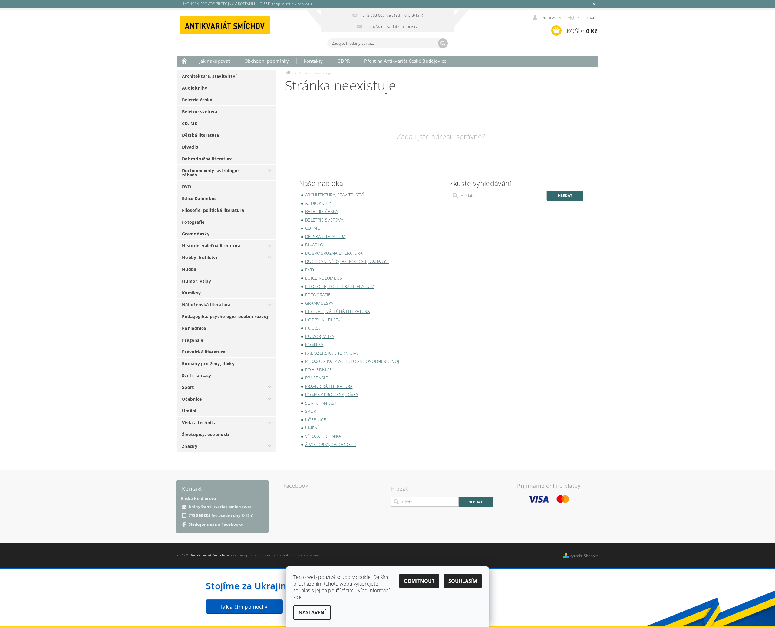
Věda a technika (199, 422)
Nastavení (312, 612)
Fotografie (193, 222)
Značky (189, 446)
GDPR (343, 61)
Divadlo (190, 147)
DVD (186, 186)
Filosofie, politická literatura (213, 210)
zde (297, 597)
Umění (189, 411)
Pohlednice (194, 328)
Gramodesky (195, 234)
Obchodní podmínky (266, 61)
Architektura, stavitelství (209, 76)
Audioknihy (194, 88)
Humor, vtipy (196, 281)
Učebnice (192, 399)
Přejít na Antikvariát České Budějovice (405, 61)
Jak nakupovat (214, 61)
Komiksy (191, 293)
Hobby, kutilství (199, 257)
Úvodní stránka (184, 61)
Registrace (587, 18)
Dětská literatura (200, 135)
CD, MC (189, 123)
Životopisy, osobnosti (205, 434)
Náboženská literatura (206, 304)
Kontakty (313, 61)
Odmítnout (419, 581)
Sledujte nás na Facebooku (216, 524)
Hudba (189, 269)
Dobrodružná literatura (207, 159)
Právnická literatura (203, 352)
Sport (188, 387)
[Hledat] (443, 43)
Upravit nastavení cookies (297, 555)
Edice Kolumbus (199, 198)
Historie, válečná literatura (211, 245)
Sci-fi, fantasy (196, 375)
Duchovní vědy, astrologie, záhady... (211, 173)
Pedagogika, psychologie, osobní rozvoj (225, 316)
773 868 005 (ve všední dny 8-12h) (221, 515)
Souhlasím (462, 581)
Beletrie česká (197, 100)
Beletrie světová (199, 111)
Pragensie (192, 340)
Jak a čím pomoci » (244, 606)
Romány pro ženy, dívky (208, 363)
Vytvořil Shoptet (584, 555)
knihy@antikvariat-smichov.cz (220, 506)
